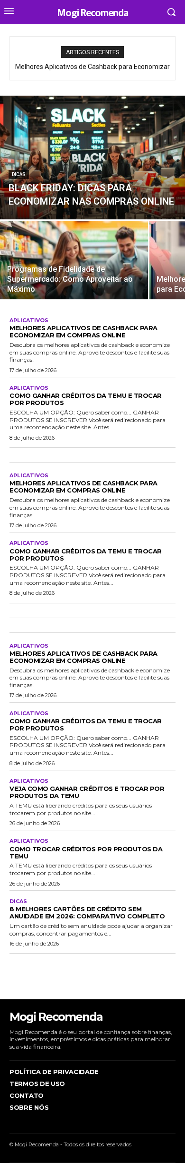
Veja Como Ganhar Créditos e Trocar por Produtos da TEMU (86, 792)
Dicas (19, 174)
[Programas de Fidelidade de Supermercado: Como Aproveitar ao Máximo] (74, 260)
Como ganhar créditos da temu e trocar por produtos (85, 399)
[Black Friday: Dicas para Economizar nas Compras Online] (92, 157)
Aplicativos (28, 320)
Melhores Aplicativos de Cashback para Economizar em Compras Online (83, 331)
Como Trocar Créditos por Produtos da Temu (85, 852)
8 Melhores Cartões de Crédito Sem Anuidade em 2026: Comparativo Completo (87, 912)
